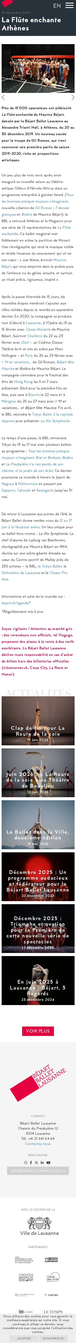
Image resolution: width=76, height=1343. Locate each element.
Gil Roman (43, 208)
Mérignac (9, 401)
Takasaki (24, 491)
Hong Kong (23, 382)
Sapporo (8, 491)
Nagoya (8, 484)
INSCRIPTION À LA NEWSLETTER (36, 1171)
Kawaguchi (45, 491)
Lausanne (33, 323)
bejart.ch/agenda (15, 603)
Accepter (24, 1338)
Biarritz (34, 395)
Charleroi (34, 336)
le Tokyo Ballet (50, 566)
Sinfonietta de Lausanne (21, 573)
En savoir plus (53, 1338)
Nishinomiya (27, 484)
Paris (29, 356)
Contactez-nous (38, 1144)
